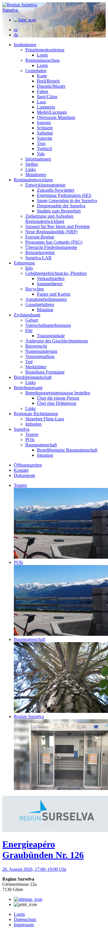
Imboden (33, 424)
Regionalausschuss (42, 60)
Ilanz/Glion (47, 96)
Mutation (45, 309)
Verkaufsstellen (51, 278)
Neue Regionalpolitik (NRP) (51, 231)
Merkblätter (35, 366)
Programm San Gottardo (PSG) (53, 242)
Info (29, 268)
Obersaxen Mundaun (56, 117)
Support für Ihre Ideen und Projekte (57, 226)
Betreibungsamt (28, 387)
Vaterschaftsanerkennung (48, 325)
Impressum (24, 924)
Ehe (29, 330)
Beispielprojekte (40, 252)
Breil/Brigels (48, 81)
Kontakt (21, 470)
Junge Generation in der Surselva (67, 200)
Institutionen (25, 44)
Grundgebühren (39, 304)
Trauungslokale (51, 335)
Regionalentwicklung (33, 179)
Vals (41, 153)
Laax (41, 101)
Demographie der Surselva (61, 205)
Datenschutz (25, 919)
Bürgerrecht (36, 346)
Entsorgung (24, 262)
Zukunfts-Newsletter (55, 190)
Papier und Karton (53, 294)
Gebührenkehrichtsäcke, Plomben (56, 273)
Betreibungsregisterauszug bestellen (57, 392)
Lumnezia (46, 107)
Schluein (45, 127)
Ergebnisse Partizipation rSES (64, 195)
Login (42, 55)
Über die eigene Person (58, 398)
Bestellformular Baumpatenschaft (67, 450)
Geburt (31, 320)
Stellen (31, 164)
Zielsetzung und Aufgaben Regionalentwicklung (49, 219)
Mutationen (35, 174)
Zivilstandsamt (27, 314)
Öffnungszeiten (28, 465)
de (16, 34)
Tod (29, 361)
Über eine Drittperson (56, 403)
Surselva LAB (38, 257)
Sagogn (44, 122)
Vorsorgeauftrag (39, 356)
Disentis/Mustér (51, 86)
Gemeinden (35, 70)
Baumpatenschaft (41, 444)
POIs (30, 439)
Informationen (38, 158)
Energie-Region (39, 236)
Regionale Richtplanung (36, 413)
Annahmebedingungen (46, 299)
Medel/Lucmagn (52, 112)
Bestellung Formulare (45, 372)
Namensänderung (41, 351)
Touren (31, 434)
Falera (42, 91)
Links (30, 169)
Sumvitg (44, 138)
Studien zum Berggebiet (59, 210)
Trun (41, 143)
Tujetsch (44, 148)
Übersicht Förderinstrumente (51, 247)
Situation (45, 455)
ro (16, 29)
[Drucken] (25, 904)
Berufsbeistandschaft (33, 377)
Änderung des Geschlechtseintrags (56, 340)
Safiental (45, 133)
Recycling (34, 288)
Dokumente (24, 475)
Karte (42, 75)
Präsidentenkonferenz (45, 49)
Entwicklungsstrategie (45, 184)
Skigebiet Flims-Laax (44, 418)
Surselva (10, 10)
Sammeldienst (49, 283)
